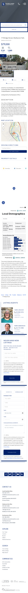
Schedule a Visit (19, 392)
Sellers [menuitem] (4, 537)
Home (2, 295)
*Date (5, 410)
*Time (5, 416)
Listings (6, 295)
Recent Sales (17, 315)
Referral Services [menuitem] (6, 539)
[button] (25, 25)
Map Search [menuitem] (5, 552)
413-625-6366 (5, 506)
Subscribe (12, 378)
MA (10, 295)
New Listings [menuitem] (5, 550)
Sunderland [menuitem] (5, 569)
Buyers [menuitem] (4, 535)
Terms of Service (17, 458)
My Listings (17, 313)
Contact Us (9, 392)
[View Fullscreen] (3, 130)
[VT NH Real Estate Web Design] (11, 589)
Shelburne (19, 295)
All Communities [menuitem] (6, 562)
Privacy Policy (6, 372)
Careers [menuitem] (4, 534)
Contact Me (17, 317)
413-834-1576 (20, 312)
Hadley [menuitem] (4, 565)
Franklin (14, 295)
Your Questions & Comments (11, 422)
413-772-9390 (20, 328)
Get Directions (13, 151)
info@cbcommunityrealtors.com (10, 494)
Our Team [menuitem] (4, 532)
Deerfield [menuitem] (4, 563)
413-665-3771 (5, 492)
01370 (24, 295)
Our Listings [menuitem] (5, 548)
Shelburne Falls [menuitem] (6, 567)
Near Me (14, 29)
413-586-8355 (5, 517)
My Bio (22, 317)
